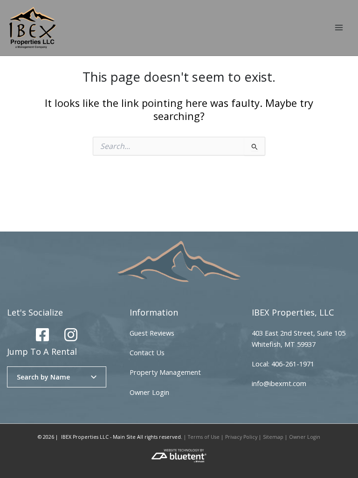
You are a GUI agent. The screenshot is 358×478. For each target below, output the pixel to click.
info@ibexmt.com (279, 383)
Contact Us (147, 352)
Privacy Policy (241, 437)
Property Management (165, 372)
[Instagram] (70, 334)
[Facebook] (42, 334)
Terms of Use (204, 437)
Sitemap (273, 437)
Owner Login (149, 392)
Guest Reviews (152, 332)
